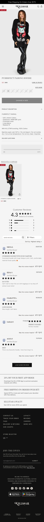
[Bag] (41, 6)
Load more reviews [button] (22, 365)
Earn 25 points (37, 82)
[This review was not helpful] (39, 266)
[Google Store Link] (29, 494)
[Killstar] (22, 504)
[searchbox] (11, 237)
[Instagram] (12, 488)
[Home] (22, 6)
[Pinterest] (20, 488)
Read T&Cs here (31, 467)
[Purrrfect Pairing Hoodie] (11, 180)
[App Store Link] (14, 494)
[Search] (38, 6)
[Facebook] (24, 488)
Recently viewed (9, 162)
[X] (31, 488)
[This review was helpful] (36, 266)
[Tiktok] (16, 488)
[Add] (20, 194)
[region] (21, 220)
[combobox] (33, 241)
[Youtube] (28, 488)
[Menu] (3, 6)
